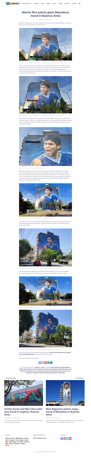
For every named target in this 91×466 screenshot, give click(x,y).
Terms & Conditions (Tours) (39, 438)
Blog (6, 442)
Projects (36, 3)
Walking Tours (19, 438)
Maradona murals (54, 371)
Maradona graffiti (57, 369)
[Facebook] (39, 363)
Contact (74, 3)
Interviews (20, 442)
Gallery (48, 3)
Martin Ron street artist (50, 372)
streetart (37, 367)
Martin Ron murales (38, 372)
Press (42, 3)
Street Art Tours (26, 3)
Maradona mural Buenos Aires (28, 371)
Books (60, 3)
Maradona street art (64, 371)
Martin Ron (29, 372)
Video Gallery (12, 442)
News (54, 3)
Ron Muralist (61, 372)
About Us (67, 3)
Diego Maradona (56, 367)
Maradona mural (67, 369)
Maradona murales (43, 371)
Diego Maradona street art (44, 369)
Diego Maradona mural (30, 369)
